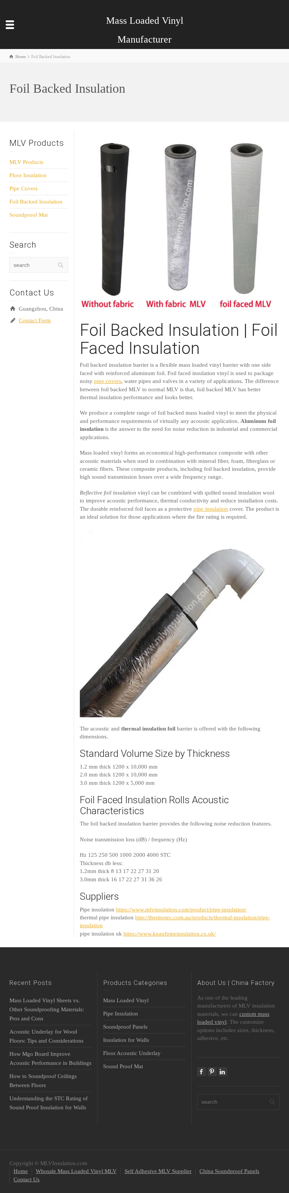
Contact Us (27, 1179)
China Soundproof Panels (229, 1171)
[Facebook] (201, 1071)
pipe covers (107, 381)
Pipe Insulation (120, 1014)
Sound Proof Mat (123, 1066)
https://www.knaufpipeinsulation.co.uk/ (169, 934)
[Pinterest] (212, 1071)
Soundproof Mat (28, 215)
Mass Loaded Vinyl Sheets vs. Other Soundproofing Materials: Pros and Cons (46, 1009)
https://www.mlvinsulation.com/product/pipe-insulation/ (181, 910)
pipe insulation (210, 509)
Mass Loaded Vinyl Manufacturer (144, 30)
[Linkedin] (222, 1071)
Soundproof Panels (125, 1027)
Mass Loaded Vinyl (126, 1000)
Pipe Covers (23, 188)
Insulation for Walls (126, 1040)
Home (21, 1171)
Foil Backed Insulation (35, 202)
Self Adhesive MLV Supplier (158, 1171)
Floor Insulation (28, 175)
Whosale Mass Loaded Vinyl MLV (76, 1171)
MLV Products (26, 162)
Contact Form (35, 320)
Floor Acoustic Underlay (132, 1053)
